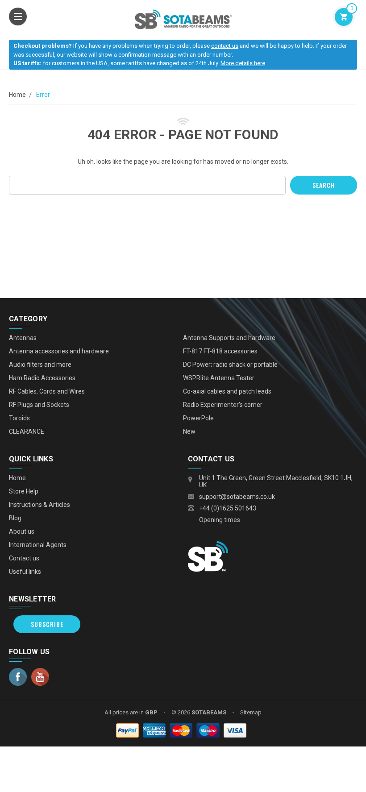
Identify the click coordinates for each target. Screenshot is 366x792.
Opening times (219, 519)
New (189, 431)
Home (17, 94)
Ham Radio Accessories (42, 377)
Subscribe (47, 624)
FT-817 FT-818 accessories (220, 351)
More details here (242, 63)
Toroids (19, 418)
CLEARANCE (26, 431)
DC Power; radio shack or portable (230, 364)
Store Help (23, 491)
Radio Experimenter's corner (222, 404)
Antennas (23, 337)
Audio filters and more (40, 364)
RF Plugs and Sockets (39, 404)
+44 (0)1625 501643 (227, 508)
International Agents (38, 544)
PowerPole (198, 418)
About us (21, 531)
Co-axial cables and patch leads (227, 391)
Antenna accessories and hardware (59, 351)
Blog (15, 518)
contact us (224, 45)
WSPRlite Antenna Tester (218, 377)
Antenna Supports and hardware (229, 337)
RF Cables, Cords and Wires (47, 391)
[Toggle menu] (18, 16)
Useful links (25, 571)
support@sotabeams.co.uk (237, 496)
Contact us (24, 558)
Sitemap (251, 712)
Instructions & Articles (39, 504)
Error (43, 94)
